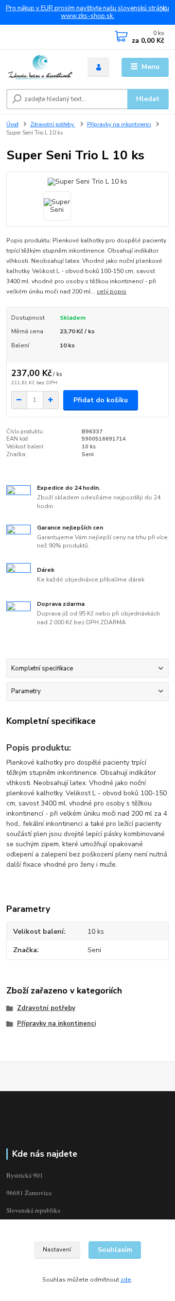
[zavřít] (163, 9)
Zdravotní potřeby (52, 124)
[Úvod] (40, 67)
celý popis (111, 291)
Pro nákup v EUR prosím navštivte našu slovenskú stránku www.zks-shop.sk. (87, 12)
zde (126, 1280)
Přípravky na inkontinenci (119, 124)
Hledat (147, 98)
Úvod (12, 124)
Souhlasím (115, 1249)
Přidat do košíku (100, 400)
